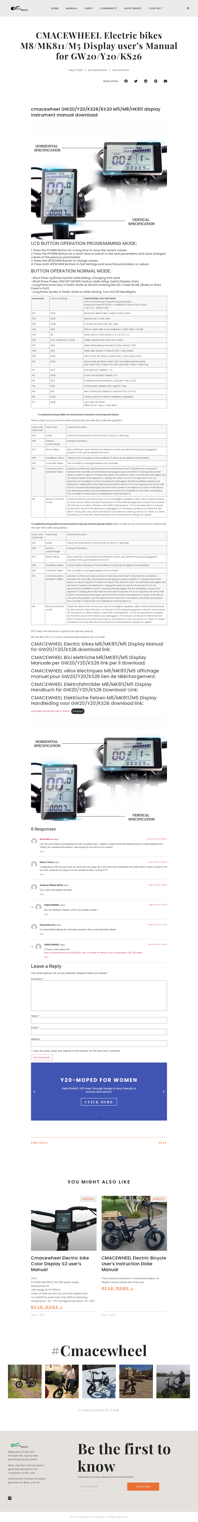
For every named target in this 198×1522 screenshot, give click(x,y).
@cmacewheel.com (99, 1409)
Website (35, 1039)
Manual (71, 8)
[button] (188, 8)
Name (35, 1016)
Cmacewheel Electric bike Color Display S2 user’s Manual (60, 1264)
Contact (156, 8)
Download (78, 711)
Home (55, 8)
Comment (37, 979)
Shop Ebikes (133, 8)
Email (35, 1027)
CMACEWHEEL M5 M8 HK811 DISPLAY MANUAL (50, 711)
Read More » (47, 1307)
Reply (42, 851)
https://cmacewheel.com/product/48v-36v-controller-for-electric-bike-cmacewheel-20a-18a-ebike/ (93, 952)
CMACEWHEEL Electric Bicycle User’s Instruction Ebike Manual (134, 1264)
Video (89, 8)
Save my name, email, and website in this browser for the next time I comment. (77, 1051)
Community (108, 8)
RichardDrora (46, 839)
